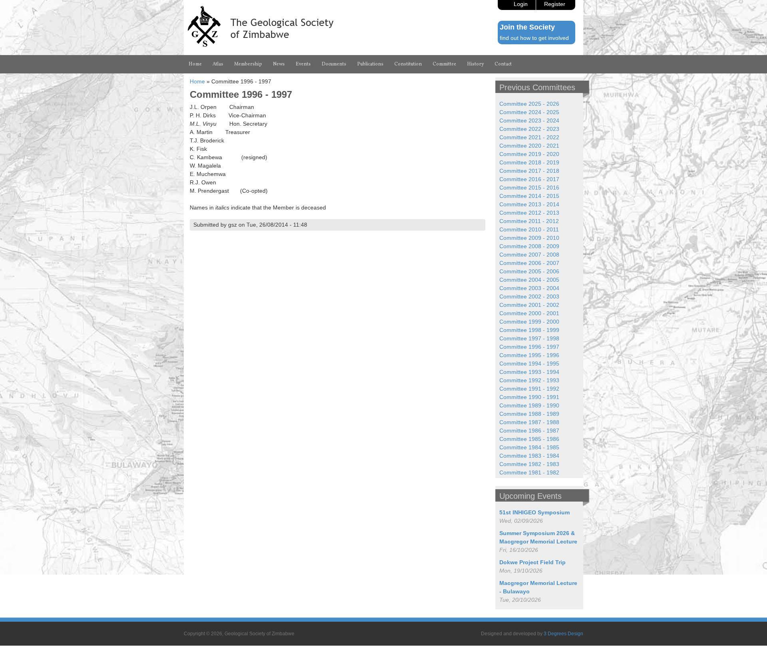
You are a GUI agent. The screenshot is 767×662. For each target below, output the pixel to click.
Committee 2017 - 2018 (529, 171)
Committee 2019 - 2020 (529, 154)
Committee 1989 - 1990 (529, 405)
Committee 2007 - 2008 (529, 254)
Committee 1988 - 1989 (529, 414)
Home (195, 64)
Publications (370, 64)
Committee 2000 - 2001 (529, 313)
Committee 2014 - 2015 (529, 196)
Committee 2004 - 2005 (529, 280)
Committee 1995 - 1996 (529, 355)
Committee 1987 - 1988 (529, 422)
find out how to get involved (534, 38)
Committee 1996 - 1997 (529, 347)
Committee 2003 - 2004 (529, 288)
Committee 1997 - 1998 (529, 338)
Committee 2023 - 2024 (529, 120)
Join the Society (527, 27)
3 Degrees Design (563, 633)
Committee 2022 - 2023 (529, 129)
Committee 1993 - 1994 (529, 372)
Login (521, 4)
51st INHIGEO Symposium (534, 512)
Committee (444, 64)
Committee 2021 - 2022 (529, 137)
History (475, 64)
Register (554, 4)
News (279, 64)
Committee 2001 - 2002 (529, 305)
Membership (248, 64)
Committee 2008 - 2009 (529, 246)
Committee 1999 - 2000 (529, 321)
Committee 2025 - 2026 (529, 104)
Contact (503, 64)
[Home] (261, 44)
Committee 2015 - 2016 (529, 187)
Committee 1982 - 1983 (529, 464)
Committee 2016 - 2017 (529, 179)
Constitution (408, 64)
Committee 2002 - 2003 (529, 296)
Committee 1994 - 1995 (529, 363)
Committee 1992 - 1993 (529, 380)
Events (303, 64)
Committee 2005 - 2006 (529, 271)
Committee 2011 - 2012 (529, 221)
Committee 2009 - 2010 (529, 238)
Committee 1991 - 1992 (529, 388)
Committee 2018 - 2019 (529, 162)
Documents (334, 64)
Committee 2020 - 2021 (529, 145)
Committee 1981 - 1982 (529, 472)
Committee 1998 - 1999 (529, 330)
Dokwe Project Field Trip (532, 562)
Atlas (218, 64)
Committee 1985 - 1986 (529, 439)
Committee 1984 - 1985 (529, 447)
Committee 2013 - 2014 (529, 204)
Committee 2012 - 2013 (529, 212)
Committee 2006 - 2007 (529, 263)
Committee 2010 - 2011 (529, 229)
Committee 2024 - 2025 (529, 112)
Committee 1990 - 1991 (529, 397)
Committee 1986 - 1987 (529, 430)
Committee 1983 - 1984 (529, 456)
